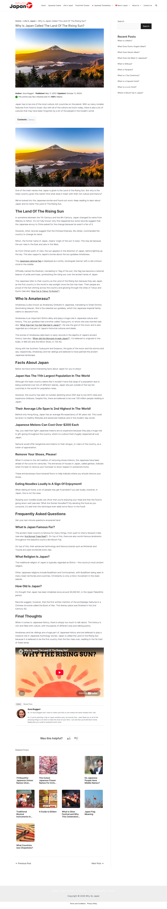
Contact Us (148, 5)
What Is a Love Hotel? (127, 87)
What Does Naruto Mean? (129, 52)
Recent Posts (28, 704)
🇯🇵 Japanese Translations (101, 5)
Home (43, 5)
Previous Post (23, 863)
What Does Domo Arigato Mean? (132, 46)
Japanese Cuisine (54, 5)
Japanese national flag (30, 261)
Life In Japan (68, 5)
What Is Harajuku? (125, 69)
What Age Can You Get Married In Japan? (40, 325)
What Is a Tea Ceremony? (129, 75)
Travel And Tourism (82, 5)
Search (121, 21)
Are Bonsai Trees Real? (36, 536)
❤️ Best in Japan (121, 5)
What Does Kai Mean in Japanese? (132, 58)
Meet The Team (67, 891)
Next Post (98, 863)
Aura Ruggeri (28, 93)
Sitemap (111, 891)
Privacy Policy (81, 891)
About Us (135, 5)
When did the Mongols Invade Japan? (51, 338)
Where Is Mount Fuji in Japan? (130, 93)
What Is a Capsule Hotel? (128, 81)
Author (18, 704)
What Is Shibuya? (125, 64)
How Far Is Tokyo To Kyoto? (44, 291)
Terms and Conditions (97, 891)
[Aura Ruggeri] (21, 713)
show (31, 120)
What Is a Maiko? (125, 40)
